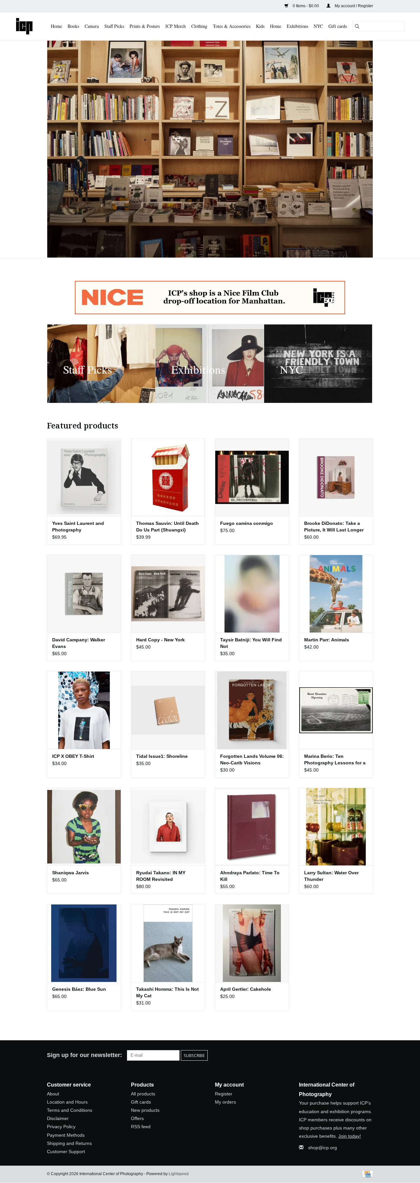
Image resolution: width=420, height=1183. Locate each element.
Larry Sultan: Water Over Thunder (331, 876)
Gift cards (337, 26)
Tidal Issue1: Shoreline (162, 756)
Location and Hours (67, 1102)
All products (143, 1093)
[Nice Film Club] (210, 297)
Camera (92, 26)
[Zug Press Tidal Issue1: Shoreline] (168, 710)
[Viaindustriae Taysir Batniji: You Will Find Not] (252, 594)
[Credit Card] (366, 1174)
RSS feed (141, 1126)
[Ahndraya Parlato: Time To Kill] (252, 826)
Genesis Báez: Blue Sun (79, 989)
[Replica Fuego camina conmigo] (252, 477)
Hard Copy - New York (160, 639)
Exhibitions (297, 26)
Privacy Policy (61, 1126)
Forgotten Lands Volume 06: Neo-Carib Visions (252, 759)
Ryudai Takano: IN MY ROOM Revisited (160, 876)
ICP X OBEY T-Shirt (73, 756)
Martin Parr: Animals (326, 639)
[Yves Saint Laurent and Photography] (84, 477)
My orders (225, 1102)
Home (56, 26)
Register (223, 1093)
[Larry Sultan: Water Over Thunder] (336, 826)
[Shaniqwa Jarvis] (84, 826)
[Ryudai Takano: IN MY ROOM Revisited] (168, 826)
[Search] (357, 26)
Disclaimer (58, 1118)
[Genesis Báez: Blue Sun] (84, 943)
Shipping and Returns (69, 1143)
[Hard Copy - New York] (168, 594)
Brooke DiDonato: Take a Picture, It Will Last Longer (334, 526)
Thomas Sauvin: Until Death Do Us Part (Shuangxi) (167, 526)
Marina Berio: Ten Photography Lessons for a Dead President (335, 760)
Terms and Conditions (69, 1110)
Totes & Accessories (231, 26)
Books (73, 26)
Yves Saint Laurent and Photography (78, 526)
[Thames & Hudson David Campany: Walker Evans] (84, 594)
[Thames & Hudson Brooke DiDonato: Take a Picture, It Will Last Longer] (336, 477)
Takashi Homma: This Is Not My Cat (167, 992)
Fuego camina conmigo (246, 523)
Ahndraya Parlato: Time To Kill (250, 876)
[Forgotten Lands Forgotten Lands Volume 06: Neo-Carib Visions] (252, 710)
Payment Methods (66, 1135)
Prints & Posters (145, 26)
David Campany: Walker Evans (78, 643)
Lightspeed (179, 1174)
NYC (318, 26)
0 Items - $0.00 (306, 6)
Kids (260, 26)
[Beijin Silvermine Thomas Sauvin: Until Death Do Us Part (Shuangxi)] (168, 477)
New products (145, 1110)
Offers (137, 1118)
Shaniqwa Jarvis (70, 872)
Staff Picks (114, 26)
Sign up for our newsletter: (84, 1055)
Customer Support (66, 1151)
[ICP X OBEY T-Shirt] (84, 710)
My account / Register (353, 6)
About (53, 1093)
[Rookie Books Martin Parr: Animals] (336, 594)
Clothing (199, 26)
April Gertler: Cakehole (245, 989)
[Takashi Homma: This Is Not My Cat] (168, 943)
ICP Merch (175, 26)
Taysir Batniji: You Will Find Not (251, 643)
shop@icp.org (322, 1147)
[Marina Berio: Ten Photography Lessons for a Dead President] (336, 710)
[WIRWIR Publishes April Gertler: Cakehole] (252, 943)
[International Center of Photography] (24, 26)
